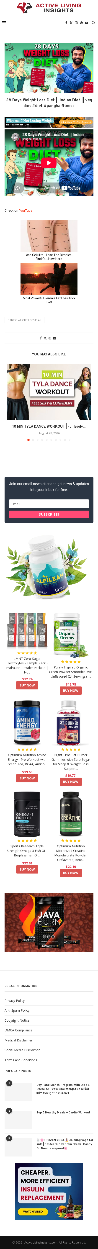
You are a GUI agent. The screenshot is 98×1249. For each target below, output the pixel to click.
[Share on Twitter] (45, 338)
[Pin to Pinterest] (50, 338)
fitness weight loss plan (24, 320)
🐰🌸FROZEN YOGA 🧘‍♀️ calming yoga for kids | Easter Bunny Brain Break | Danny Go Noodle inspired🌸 (64, 1144)
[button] (11, 402)
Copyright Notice (17, 1020)
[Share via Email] (54, 338)
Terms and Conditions (21, 1060)
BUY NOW (27, 685)
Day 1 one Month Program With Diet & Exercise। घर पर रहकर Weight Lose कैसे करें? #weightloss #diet (63, 1089)
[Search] (93, 22)
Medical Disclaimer (18, 1040)
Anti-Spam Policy (17, 1010)
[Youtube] (86, 22)
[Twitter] (71, 22)
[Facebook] (66, 22)
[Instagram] (76, 22)
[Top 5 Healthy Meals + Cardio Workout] (18, 1120)
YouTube (25, 210)
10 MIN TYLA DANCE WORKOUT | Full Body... (49, 426)
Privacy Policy (15, 1000)
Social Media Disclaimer (22, 1050)
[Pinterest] (81, 22)
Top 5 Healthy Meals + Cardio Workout (63, 1113)
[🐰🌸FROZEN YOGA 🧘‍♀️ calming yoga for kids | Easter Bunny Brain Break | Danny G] (18, 1147)
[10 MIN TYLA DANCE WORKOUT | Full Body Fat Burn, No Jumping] (49, 392)
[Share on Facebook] (41, 338)
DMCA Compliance (18, 1030)
